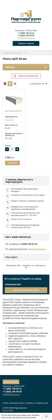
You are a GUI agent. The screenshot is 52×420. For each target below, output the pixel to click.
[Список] (5, 83)
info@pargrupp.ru (26, 38)
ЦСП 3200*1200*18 (13, 111)
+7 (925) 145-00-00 (26, 35)
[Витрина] (10, 83)
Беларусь (9, 120)
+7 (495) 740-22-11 (26, 33)
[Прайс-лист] (15, 83)
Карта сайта (8, 410)
